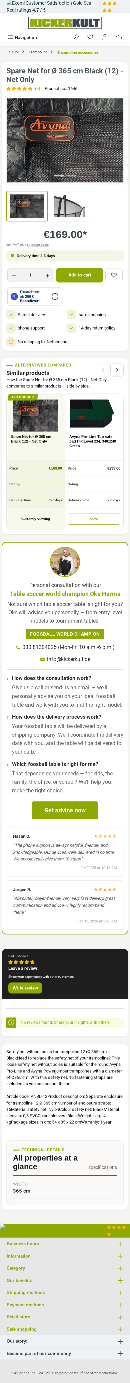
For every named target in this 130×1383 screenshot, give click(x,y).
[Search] (76, 37)
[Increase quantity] (47, 275)
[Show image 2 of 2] (71, 176)
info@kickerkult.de (68, 659)
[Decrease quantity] (14, 275)
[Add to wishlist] (114, 275)
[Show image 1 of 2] (59, 176)
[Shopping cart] (119, 37)
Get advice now (65, 810)
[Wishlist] (90, 37)
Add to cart (79, 274)
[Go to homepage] (65, 23)
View (94, 519)
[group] (65, 140)
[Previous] (12, 140)
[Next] (118, 140)
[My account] (105, 37)
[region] (65, 140)
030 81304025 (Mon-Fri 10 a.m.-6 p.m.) (68, 647)
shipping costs (38, 244)
